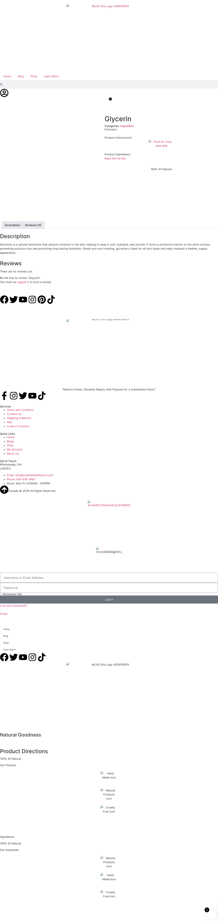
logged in (23, 282)
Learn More (51, 76)
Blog (21, 76)
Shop (33, 76)
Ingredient (127, 126)
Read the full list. (115, 158)
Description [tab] (12, 225)
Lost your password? (13, 605)
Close (3, 613)
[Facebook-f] (4, 395)
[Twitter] (23, 395)
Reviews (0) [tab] (33, 225)
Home (7, 76)
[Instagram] (13, 395)
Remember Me (12, 594)
